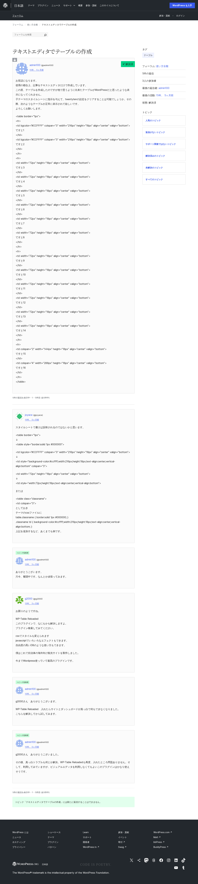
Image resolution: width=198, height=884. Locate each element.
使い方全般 (32, 24)
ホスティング (18, 842)
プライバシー (18, 847)
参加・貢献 (123, 832)
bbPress (159, 842)
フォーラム (17, 15)
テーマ (51, 837)
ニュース (16, 837)
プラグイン (53, 842)
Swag (122, 847)
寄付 (121, 842)
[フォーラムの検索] (45, 34)
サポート (87, 837)
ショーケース (54, 832)
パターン (52, 847)
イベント (122, 837)
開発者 (86, 842)
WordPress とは (20, 832)
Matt (157, 837)
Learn (86, 832)
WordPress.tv (91, 847)
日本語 (45, 864)
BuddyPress (160, 847)
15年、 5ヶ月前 (37, 70)
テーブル (148, 55)
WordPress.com (162, 832)
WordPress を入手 (182, 5)
